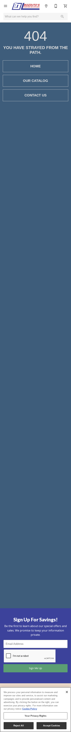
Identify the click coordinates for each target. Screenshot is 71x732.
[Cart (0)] (65, 6)
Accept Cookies (51, 725)
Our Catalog (35, 81)
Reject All (18, 725)
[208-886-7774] (56, 6)
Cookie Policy (29, 709)
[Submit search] (62, 17)
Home (35, 66)
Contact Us (35, 95)
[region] (35, 709)
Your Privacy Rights (35, 716)
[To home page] (26, 6)
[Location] (46, 6)
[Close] (67, 692)
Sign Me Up (35, 668)
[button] (5, 6)
